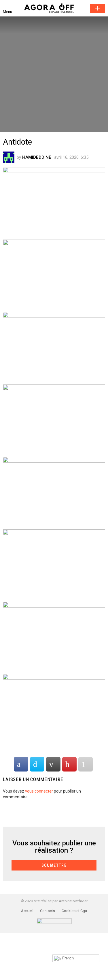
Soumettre (97, 8)
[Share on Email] (53, 764)
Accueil (27, 911)
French (67, 958)
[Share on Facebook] (21, 764)
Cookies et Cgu (74, 911)
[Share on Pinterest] (69, 764)
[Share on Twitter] (37, 764)
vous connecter (39, 791)
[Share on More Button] (85, 764)
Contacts (47, 911)
